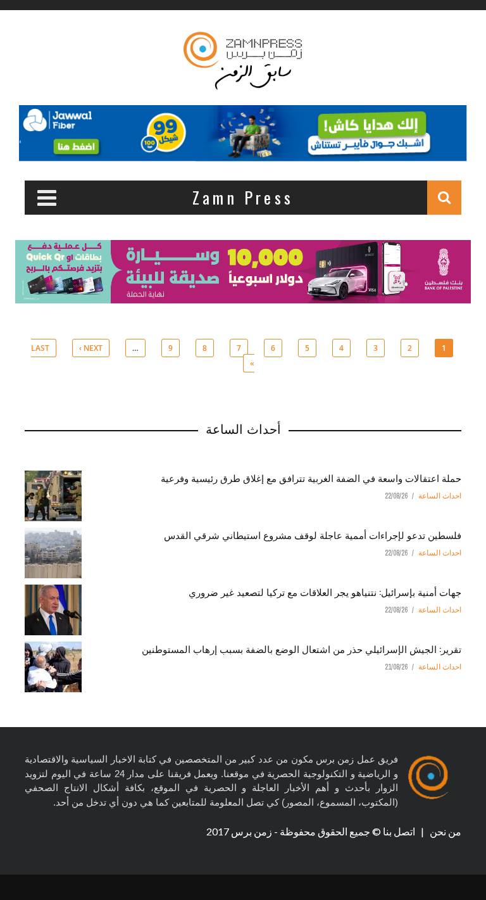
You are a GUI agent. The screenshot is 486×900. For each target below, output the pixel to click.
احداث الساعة (439, 496)
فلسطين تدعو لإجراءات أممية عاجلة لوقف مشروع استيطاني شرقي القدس (312, 535)
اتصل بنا (400, 831)
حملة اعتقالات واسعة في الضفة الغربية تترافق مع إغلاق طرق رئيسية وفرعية (311, 478)
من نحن (444, 831)
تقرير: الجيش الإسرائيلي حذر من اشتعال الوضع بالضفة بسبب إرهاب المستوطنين (301, 649)
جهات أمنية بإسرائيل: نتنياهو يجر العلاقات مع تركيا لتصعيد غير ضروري (325, 592)
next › (91, 348)
